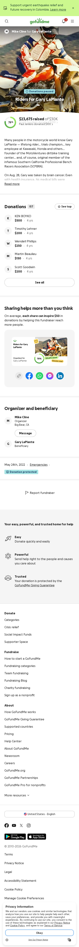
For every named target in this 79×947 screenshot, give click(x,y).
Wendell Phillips (25, 241)
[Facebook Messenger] (49, 376)
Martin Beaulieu (25, 254)
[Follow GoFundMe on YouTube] (14, 825)
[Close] (73, 8)
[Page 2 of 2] (41, 105)
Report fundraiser (42, 492)
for (31, 31)
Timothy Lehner (26, 228)
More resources (15, 795)
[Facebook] (29, 376)
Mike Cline (22, 417)
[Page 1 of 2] (38, 105)
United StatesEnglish (41, 814)
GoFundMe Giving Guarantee (35, 585)
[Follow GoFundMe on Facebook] (6, 825)
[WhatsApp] (39, 376)
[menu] (72, 21)
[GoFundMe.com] (39, 21)
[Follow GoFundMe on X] (21, 825)
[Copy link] (19, 376)
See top (66, 206)
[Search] (6, 21)
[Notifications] (63, 21)
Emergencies (39, 464)
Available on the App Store (36, 836)
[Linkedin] (60, 376)
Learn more (58, 9)
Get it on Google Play (15, 836)
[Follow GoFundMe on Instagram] (28, 825)
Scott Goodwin (25, 267)
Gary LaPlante (24, 442)
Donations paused (41, 91)
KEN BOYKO (23, 216)
